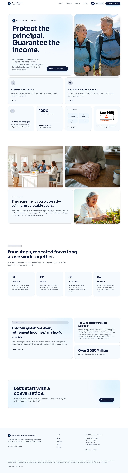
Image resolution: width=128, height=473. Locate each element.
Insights (77, 3)
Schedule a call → (112, 3)
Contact (85, 3)
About (61, 3)
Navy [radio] (101, 3)
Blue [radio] (97, 3)
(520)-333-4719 (90, 442)
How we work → (72, 127)
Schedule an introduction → (57, 69)
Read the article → (17, 349)
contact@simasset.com (93, 444)
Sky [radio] (93, 3)
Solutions (69, 3)
